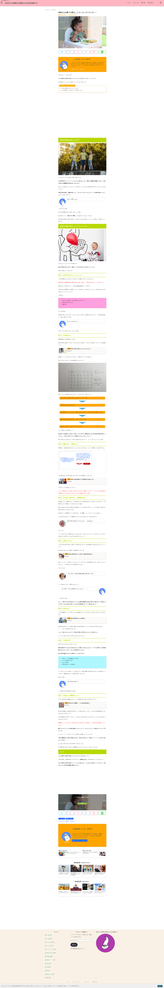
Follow (82, 800)
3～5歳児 (48, 938)
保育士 (67, 821)
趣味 (47, 977)
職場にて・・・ (50, 959)
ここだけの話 (62, 818)
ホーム (128, 2)
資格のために (49, 974)
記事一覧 (143, 2)
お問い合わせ (150, 2)
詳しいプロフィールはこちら (78, 69)
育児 (47, 963)
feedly (82, 803)
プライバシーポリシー (77, 981)
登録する (74, 944)
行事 (47, 967)
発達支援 (48, 956)
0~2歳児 (48, 935)
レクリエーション (50, 949)
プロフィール (136, 2)
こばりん (64, 69)
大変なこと (73, 821)
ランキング (61, 821)
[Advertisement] (82, 107)
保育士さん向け (69, 818)
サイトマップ (86, 981)
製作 (47, 970)
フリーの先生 (49, 945)
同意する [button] (160, 986)
